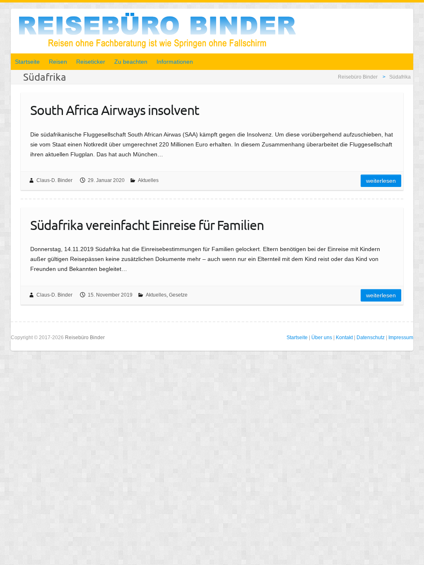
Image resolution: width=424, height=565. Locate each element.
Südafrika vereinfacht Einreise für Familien (147, 225)
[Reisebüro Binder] (157, 33)
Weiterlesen (381, 180)
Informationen (175, 61)
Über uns (321, 337)
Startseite (27, 61)
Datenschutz (371, 337)
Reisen (58, 61)
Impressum (400, 337)
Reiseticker (90, 61)
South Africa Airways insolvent (114, 110)
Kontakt (344, 337)
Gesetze (178, 295)
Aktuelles (148, 180)
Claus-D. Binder (54, 180)
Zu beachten (130, 61)
